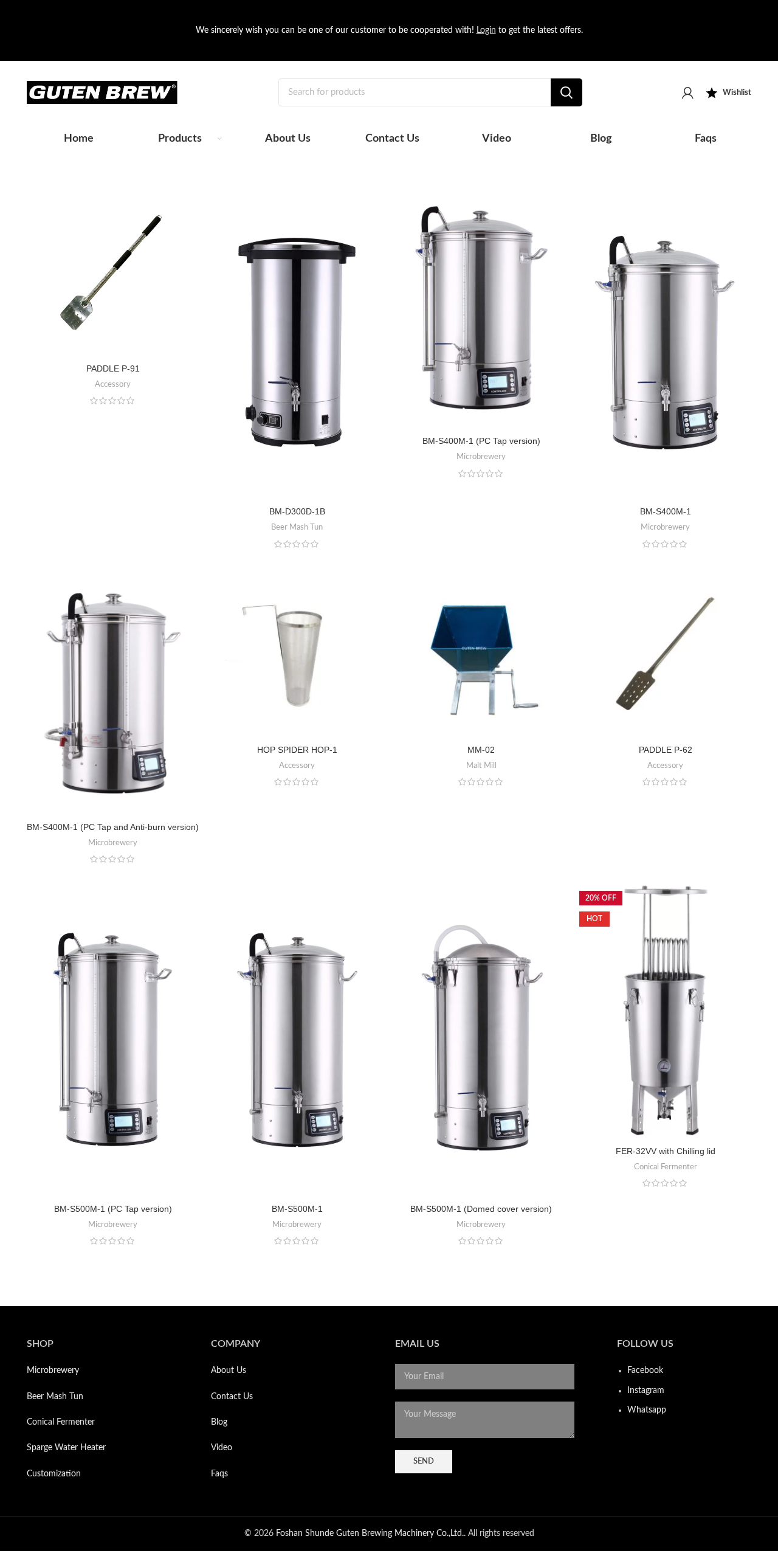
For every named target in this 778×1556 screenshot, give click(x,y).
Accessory (113, 384)
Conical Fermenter (665, 1167)
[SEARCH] (566, 92)
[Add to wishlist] (189, 232)
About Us (228, 1370)
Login (486, 30)
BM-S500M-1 (297, 1209)
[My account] (688, 92)
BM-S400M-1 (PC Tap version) (481, 441)
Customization (54, 1474)
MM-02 (481, 750)
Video (221, 1448)
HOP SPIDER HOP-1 (297, 750)
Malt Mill (481, 765)
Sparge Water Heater (66, 1448)
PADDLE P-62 (665, 750)
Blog (219, 1422)
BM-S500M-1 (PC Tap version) (113, 1209)
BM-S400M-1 (665, 511)
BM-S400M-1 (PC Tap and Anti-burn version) (113, 827)
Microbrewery (481, 456)
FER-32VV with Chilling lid (665, 1151)
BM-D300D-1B (297, 511)
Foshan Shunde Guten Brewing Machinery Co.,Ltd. (370, 1533)
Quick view (189, 204)
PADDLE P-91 (113, 368)
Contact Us (232, 1396)
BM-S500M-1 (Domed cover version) (481, 1209)
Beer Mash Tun (297, 527)
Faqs (219, 1474)
